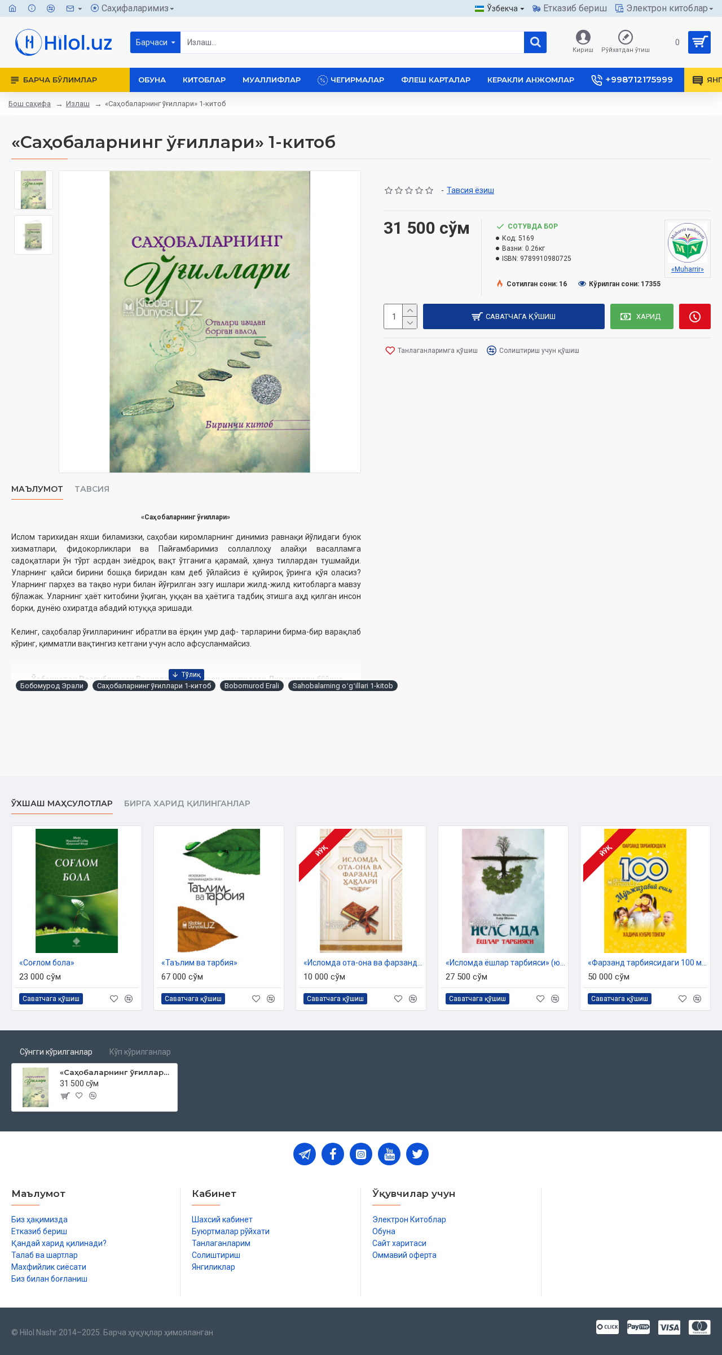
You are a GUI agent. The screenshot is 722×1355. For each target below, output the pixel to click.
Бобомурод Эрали (51, 685)
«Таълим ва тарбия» (199, 962)
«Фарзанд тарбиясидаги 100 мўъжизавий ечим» (647, 962)
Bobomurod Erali (251, 685)
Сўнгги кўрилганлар (56, 1051)
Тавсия (91, 489)
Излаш (78, 103)
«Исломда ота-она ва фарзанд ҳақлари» (363, 962)
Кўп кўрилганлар (140, 1051)
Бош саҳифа (29, 103)
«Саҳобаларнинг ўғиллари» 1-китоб (116, 1072)
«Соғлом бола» (46, 962)
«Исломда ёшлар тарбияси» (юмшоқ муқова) (505, 962)
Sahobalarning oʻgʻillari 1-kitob (343, 685)
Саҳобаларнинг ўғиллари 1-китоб (154, 685)
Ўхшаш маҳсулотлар (62, 803)
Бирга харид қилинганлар (187, 803)
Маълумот (37, 489)
